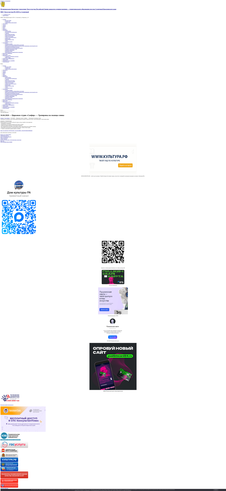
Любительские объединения (11, 22)
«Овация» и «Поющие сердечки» (12, 56)
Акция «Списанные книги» (10, 37)
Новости (4, 29)
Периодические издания (10, 35)
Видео (4, 26)
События (7, 33)
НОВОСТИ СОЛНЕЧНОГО (8, 58)
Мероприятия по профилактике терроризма (14, 52)
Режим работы (8, 31)
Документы (5, 23)
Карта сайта (5, 54)
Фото (4, 27)
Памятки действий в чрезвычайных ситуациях (14, 44)
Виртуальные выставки (10, 34)
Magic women (8, 57)
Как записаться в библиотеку (11, 32)
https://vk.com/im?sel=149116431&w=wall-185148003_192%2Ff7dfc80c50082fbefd (16, 130)
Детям (6, 40)
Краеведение (7, 38)
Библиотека (5, 30)
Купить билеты (6, 61)
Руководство (7, 21)
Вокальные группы (7, 55)
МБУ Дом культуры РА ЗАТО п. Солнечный (14, 12)
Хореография (5, 59)
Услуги (4, 24)
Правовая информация (9, 50)
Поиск (1, 111)
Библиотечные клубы (9, 39)
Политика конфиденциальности (6, 404)
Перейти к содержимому (5, 0)
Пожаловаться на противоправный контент (14, 48)
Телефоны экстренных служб (11, 49)
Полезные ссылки (8, 41)
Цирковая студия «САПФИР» (9, 60)
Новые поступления (9, 36)
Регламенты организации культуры (12, 46)
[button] (113, 63)
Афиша (4, 25)
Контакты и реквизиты (7, 53)
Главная (4, 19)
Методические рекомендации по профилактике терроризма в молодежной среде (21, 45)
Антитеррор (5, 42)
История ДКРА (8, 20)
